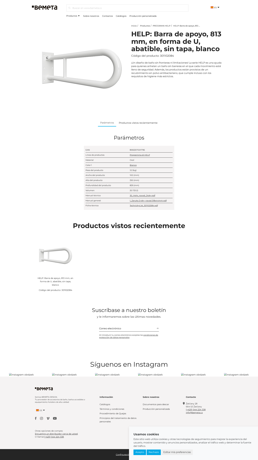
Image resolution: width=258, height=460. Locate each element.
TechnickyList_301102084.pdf (144, 205)
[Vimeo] (48, 418)
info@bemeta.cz (194, 412)
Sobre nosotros (91, 16)
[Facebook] (36, 418)
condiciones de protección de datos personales (128, 336)
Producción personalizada (142, 16)
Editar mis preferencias (177, 452)
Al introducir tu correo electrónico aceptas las (128, 336)
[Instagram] (42, 418)
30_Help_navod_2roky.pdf (142, 195)
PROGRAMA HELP (161, 26)
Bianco (133, 165)
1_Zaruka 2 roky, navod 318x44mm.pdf (148, 200)
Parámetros (107, 122)
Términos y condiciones (112, 409)
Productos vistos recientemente (138, 122)
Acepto (139, 452)
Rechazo (154, 452)
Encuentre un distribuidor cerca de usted (56, 433)
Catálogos (121, 16)
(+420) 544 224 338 (196, 409)
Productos (72, 16)
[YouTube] (55, 418)
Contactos (107, 16)
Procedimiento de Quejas (113, 413)
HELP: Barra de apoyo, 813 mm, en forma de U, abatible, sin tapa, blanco (55, 281)
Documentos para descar (156, 404)
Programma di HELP (140, 155)
